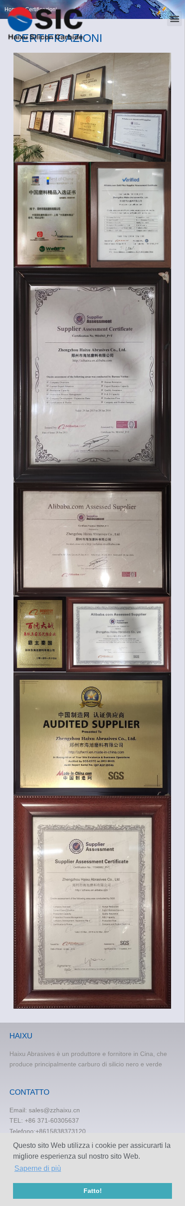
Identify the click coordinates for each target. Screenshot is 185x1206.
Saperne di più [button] (37, 1168)
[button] (174, 18)
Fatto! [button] (93, 1190)
